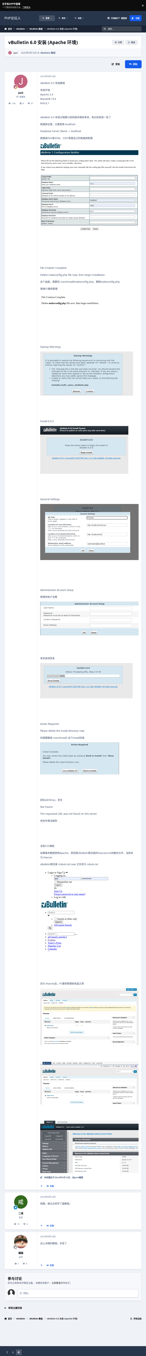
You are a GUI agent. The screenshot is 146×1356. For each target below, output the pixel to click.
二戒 (20, 1213)
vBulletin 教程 (47, 52)
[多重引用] (41, 1185)
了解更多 (4, 5)
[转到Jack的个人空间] (10, 53)
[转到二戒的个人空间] (21, 1202)
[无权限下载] (89, 145)
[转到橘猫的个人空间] (21, 1241)
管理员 (22, 96)
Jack (16, 52)
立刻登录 (56, 1282)
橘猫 (20, 1253)
